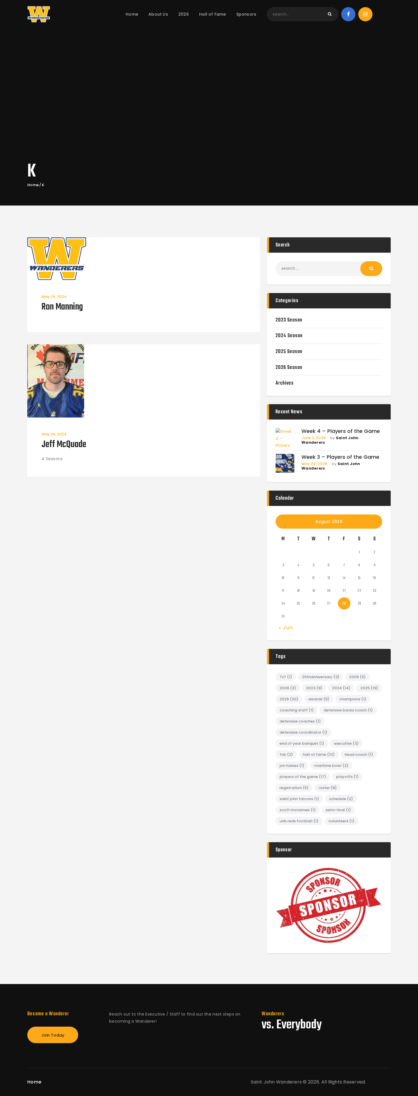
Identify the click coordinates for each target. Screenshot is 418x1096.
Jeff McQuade (64, 445)
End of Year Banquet (302, 743)
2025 (369, 688)
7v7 (286, 677)
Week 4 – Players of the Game (340, 431)
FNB (286, 754)
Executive (346, 743)
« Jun (286, 627)
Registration (294, 787)
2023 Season (289, 320)
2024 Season (289, 336)
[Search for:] (329, 268)
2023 (314, 688)
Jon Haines (292, 765)
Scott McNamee (298, 810)
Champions (352, 699)
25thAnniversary (320, 677)
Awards (318, 699)
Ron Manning (62, 307)
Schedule (341, 799)
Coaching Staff (297, 710)
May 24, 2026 (314, 463)
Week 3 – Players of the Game (340, 457)
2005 (357, 677)
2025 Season (289, 352)
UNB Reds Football (299, 821)
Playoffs (347, 776)
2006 (288, 688)
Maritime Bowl (331, 765)
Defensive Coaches (300, 721)
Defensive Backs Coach (348, 710)
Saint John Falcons (299, 799)
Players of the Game (303, 776)
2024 (341, 688)
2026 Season (289, 368)
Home (33, 185)
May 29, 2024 (54, 296)
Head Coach (359, 754)
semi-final (338, 810)
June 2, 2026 (313, 438)
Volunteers (341, 821)
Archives (285, 383)
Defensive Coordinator (303, 732)
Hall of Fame (319, 754)
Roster (327, 787)
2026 (289, 699)
